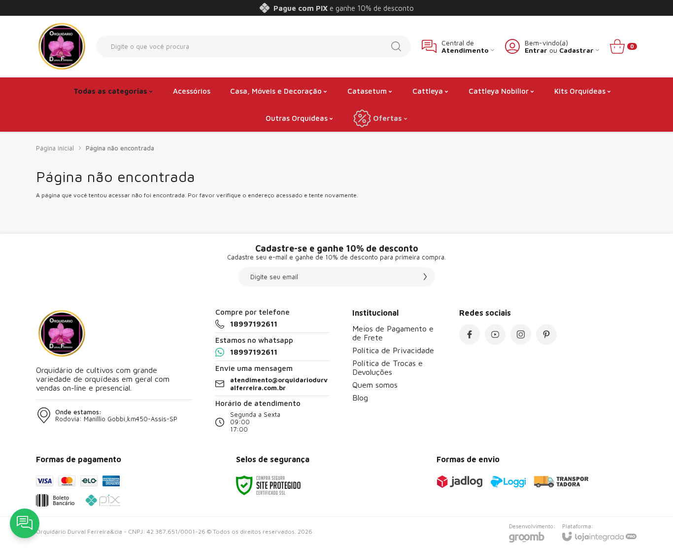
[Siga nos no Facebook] (469, 334)
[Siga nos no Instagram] (520, 334)
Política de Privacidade (393, 350)
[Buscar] (396, 46)
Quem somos (375, 384)
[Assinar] (425, 277)
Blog (360, 397)
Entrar (536, 50)
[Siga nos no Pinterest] (546, 334)
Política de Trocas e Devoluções (387, 367)
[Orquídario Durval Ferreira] (60, 46)
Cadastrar (576, 50)
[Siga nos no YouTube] (495, 334)
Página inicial (55, 148)
